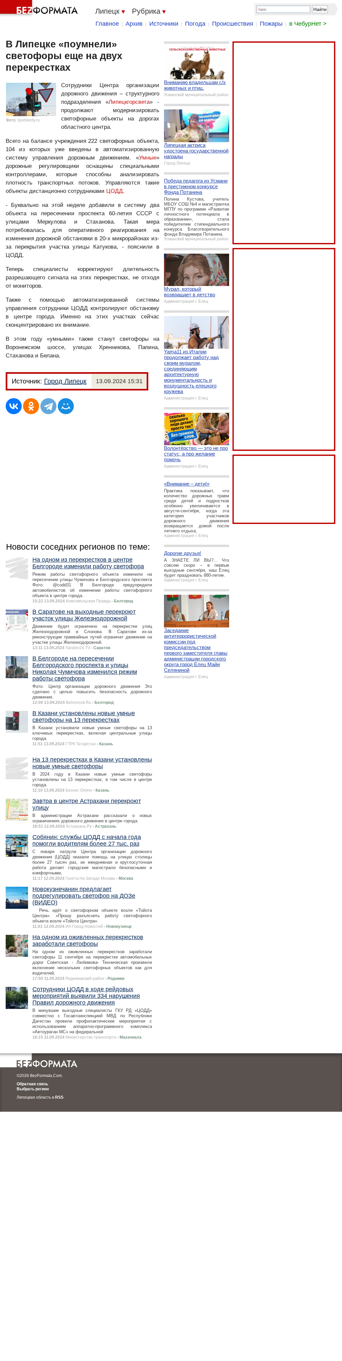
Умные (147, 158)
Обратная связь (32, 1084)
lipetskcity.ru (29, 120)
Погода (195, 23)
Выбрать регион (33, 1089)
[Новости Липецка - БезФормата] (40, 8)
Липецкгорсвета (129, 102)
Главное (107, 23)
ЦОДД (114, 191)
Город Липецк (65, 381)
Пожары (271, 23)
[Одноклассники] (31, 406)
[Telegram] (48, 406)
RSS (59, 1097)
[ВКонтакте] (14, 406)
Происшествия (232, 23)
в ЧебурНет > (308, 23)
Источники (163, 23)
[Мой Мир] (66, 406)
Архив (134, 23)
